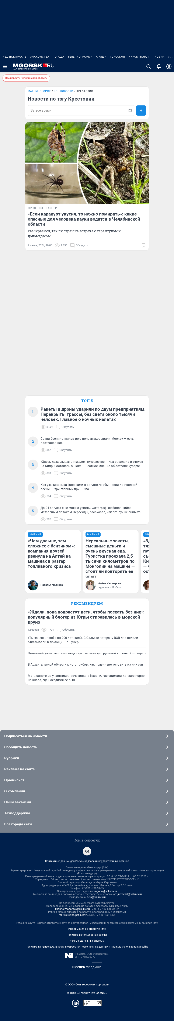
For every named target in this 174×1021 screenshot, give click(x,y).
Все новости (63, 91)
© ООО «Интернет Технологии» (87, 993)
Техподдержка (17, 813)
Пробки (158, 56)
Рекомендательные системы (87, 940)
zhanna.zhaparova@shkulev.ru (73, 909)
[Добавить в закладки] (143, 245)
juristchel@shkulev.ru (130, 894)
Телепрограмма (80, 56)
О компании (14, 791)
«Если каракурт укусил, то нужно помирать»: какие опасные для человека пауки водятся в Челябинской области (84, 219)
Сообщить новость (20, 747)
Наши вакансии (17, 802)
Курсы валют (139, 56)
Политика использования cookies (87, 934)
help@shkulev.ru (96, 897)
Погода (58, 56)
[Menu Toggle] (5, 66)
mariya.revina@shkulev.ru (73, 914)
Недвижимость (15, 56)
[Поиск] (148, 66)
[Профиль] (169, 66)
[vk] (87, 851)
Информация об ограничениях (87, 928)
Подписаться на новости (25, 736)
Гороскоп (117, 56)
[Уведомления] (159, 66)
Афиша (101, 56)
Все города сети (18, 824)
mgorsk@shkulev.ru (105, 891)
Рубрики (11, 758)
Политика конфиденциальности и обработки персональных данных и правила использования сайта (87, 946)
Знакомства (39, 56)
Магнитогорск (39, 91)
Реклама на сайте (19, 769)
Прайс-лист (14, 780)
